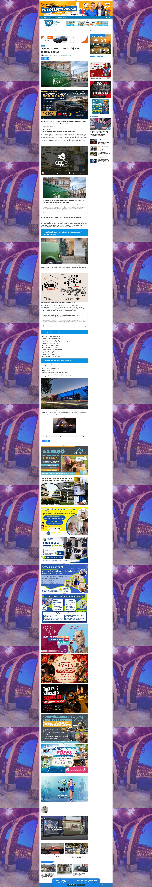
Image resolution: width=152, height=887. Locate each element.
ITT (94, 882)
